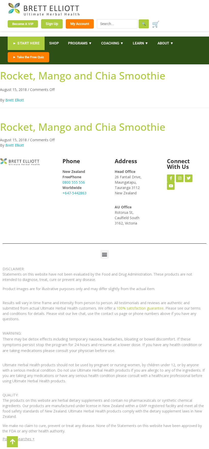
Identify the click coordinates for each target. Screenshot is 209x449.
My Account (79, 24)
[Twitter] (188, 178)
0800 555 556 (73, 182)
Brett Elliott (14, 100)
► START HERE (26, 43)
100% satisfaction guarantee (140, 308)
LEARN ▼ (140, 43)
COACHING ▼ (112, 43)
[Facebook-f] (171, 178)
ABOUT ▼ (166, 43)
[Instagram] (180, 178)
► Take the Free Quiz (28, 57)
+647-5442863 (74, 193)
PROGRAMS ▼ (80, 43)
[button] (104, 254)
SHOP (54, 43)
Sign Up (52, 24)
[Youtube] (171, 186)
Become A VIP (22, 24)
